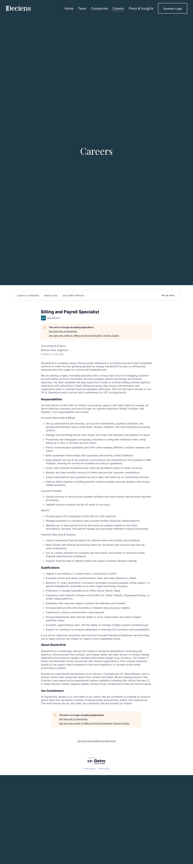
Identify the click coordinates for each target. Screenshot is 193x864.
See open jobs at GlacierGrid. (63, 331)
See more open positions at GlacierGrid (96, 741)
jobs (50, 295)
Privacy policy (90, 768)
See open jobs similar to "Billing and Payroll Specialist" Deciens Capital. (84, 335)
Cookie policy (104, 768)
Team (82, 8)
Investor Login (172, 8)
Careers (118, 8)
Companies (99, 8)
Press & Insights (141, 8)
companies (28, 295)
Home (69, 8)
